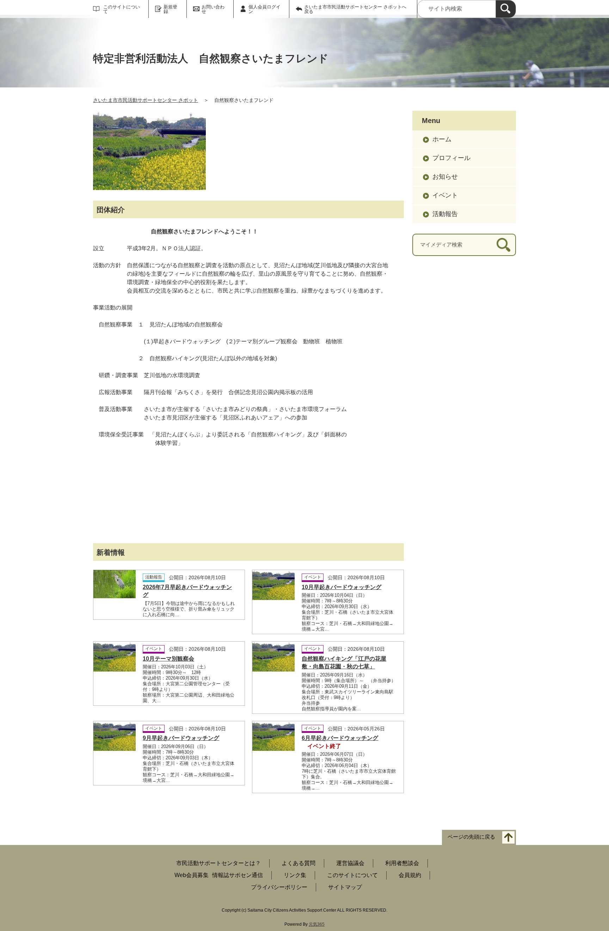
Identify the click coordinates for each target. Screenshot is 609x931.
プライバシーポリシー (279, 887)
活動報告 (445, 214)
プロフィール (451, 157)
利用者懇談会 (402, 863)
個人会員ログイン (264, 9)
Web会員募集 (191, 875)
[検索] (506, 9)
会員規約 (410, 875)
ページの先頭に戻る (471, 837)
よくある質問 (298, 863)
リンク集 (295, 875)
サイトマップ (345, 887)
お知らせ (445, 176)
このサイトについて (121, 9)
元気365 (317, 924)
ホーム (441, 139)
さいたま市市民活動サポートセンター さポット (145, 100)
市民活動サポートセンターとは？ (218, 863)
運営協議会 (350, 863)
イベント (445, 195)
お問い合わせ (213, 9)
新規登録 (170, 9)
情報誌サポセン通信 (237, 875)
